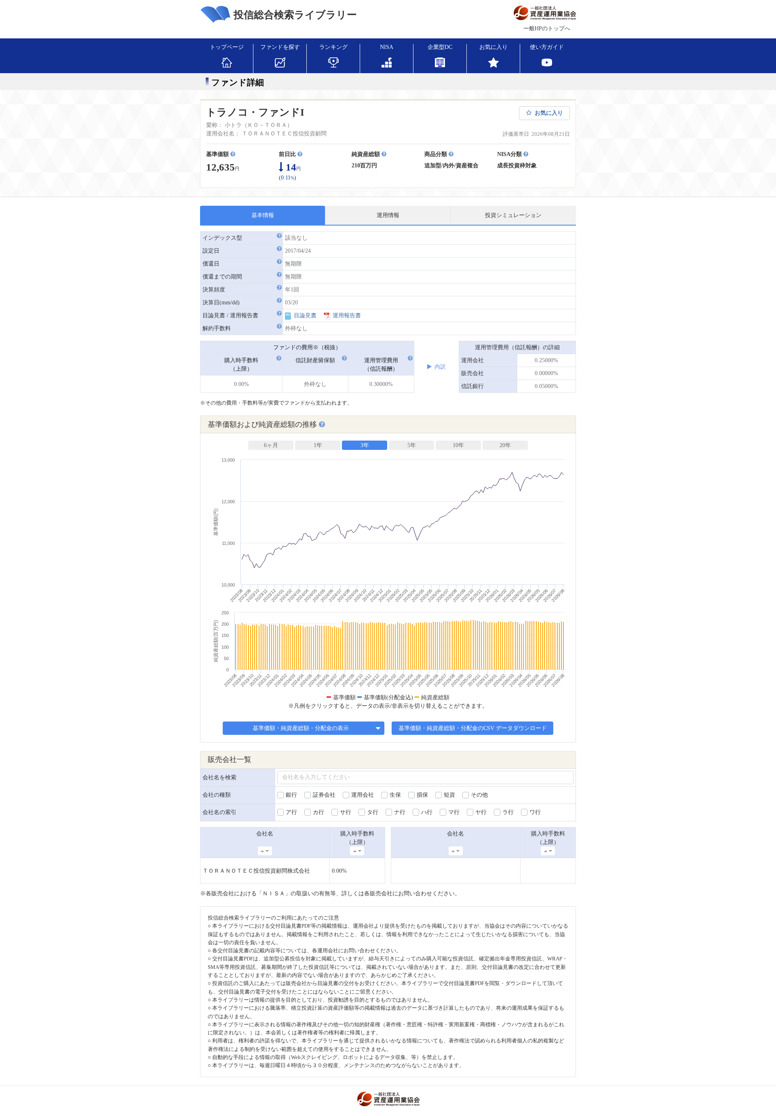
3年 (365, 445)
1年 (318, 445)
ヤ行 (481, 812)
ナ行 (399, 812)
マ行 (454, 812)
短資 (449, 795)
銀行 (291, 795)
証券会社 (324, 795)
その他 (479, 795)
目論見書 (305, 315)
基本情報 (262, 215)
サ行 (345, 812)
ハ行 (426, 812)
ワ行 (535, 812)
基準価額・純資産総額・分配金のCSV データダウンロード (473, 728)
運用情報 (388, 215)
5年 (411, 445)
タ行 (372, 812)
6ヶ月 (271, 445)
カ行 (318, 812)
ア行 (291, 812)
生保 (395, 795)
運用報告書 (347, 315)
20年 (505, 445)
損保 (422, 795)
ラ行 (508, 812)
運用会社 (362, 795)
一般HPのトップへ (546, 28)
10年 (458, 445)
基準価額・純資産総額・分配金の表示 (301, 728)
